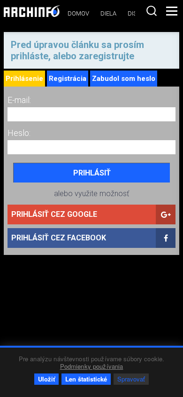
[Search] (151, 10)
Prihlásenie (24, 78)
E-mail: (19, 100)
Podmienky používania (91, 366)
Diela (108, 13)
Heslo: (19, 133)
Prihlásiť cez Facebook (58, 237)
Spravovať (131, 378)
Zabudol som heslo (123, 78)
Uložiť (46, 378)
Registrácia (67, 78)
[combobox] (151, 10)
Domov (78, 13)
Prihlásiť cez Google (54, 214)
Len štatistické (86, 378)
